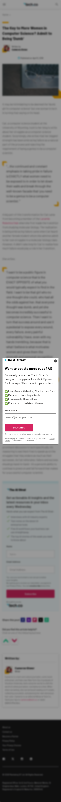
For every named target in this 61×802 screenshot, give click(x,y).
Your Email (11, 410)
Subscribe (19, 427)
